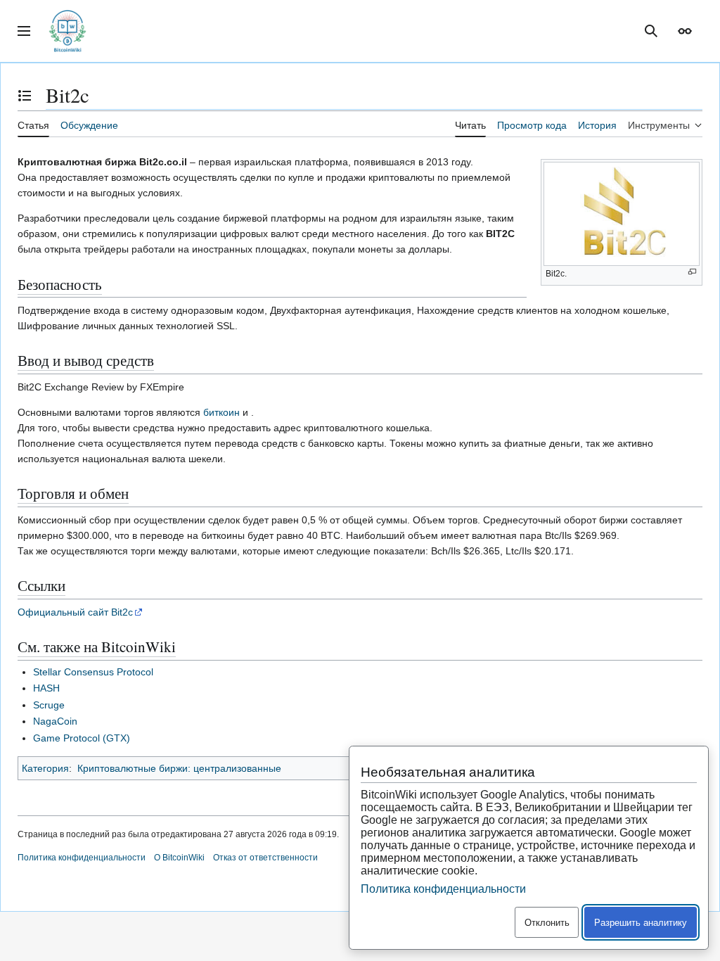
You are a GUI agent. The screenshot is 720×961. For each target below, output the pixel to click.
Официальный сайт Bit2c (75, 612)
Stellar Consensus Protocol (93, 671)
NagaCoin (55, 721)
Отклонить (547, 922)
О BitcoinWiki (179, 858)
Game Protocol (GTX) (81, 738)
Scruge (49, 705)
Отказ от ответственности (265, 858)
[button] (23, 30)
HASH (46, 688)
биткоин (221, 412)
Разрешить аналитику (640, 922)
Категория (45, 768)
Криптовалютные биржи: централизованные (179, 768)
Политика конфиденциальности (82, 858)
